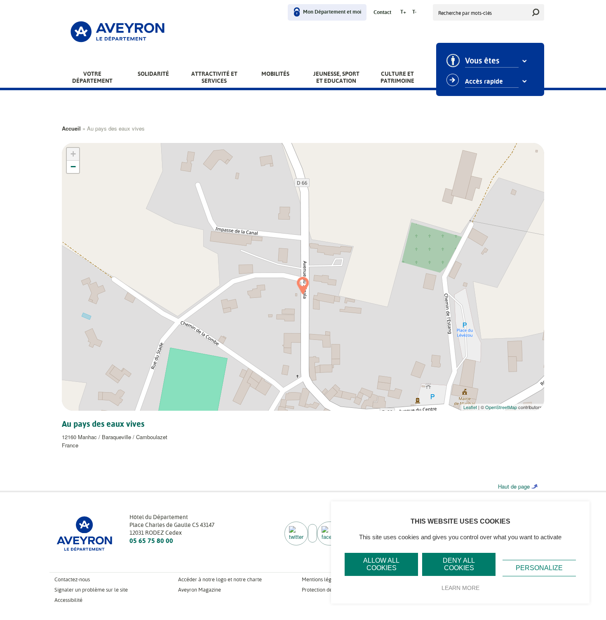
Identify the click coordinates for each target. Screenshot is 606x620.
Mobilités (275, 73)
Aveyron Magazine (199, 590)
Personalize (539, 567)
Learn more (460, 588)
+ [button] (73, 154)
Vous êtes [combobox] (482, 61)
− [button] (73, 166)
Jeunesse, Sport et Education (336, 77)
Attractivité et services (214, 77)
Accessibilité (68, 600)
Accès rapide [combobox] (484, 81)
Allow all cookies (381, 564)
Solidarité (153, 73)
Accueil (71, 128)
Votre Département (92, 77)
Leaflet (470, 407)
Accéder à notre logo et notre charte (220, 579)
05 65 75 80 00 (151, 541)
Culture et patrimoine (397, 77)
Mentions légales (321, 579)
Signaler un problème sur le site (91, 590)
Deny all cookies (459, 564)
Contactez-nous (72, 579)
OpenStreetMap (501, 407)
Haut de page (514, 486)
